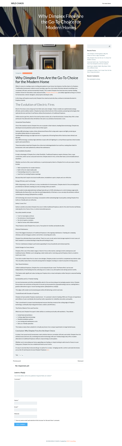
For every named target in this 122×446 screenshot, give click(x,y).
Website (16, 413)
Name (16, 400)
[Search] (109, 46)
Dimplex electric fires (52, 92)
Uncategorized (27, 73)
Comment (17, 379)
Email (16, 407)
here (48, 350)
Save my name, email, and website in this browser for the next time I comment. (38, 420)
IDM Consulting (71, 441)
